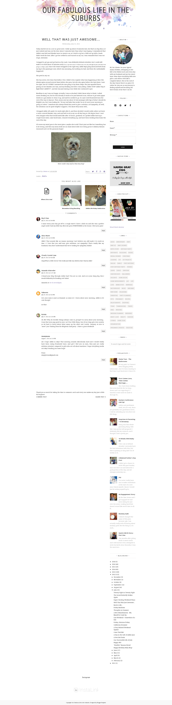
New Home (114, 292)
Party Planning (125, 295)
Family (119, 263)
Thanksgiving (121, 306)
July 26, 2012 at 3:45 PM (48, 295)
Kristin (43, 314)
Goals (119, 270)
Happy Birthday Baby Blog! (123, 648)
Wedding (119, 309)
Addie (44, 176)
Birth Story (115, 249)
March (116, 658)
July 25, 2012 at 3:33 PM (48, 238)
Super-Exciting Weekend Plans (124, 600)
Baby (128, 242)
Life (132, 281)
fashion (130, 317)
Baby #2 (113, 245)
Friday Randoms (119, 607)
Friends (129, 267)
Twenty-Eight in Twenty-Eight (124, 592)
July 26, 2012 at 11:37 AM (48, 273)
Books (131, 252)
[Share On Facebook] (96, 171)
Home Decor (123, 277)
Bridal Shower (116, 256)
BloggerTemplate (101, 702)
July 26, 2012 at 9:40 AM (48, 257)
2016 (113, 564)
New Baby (131, 288)
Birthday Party (126, 249)
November (117, 580)
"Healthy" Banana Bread (122, 645)
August (116, 587)
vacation (129, 327)
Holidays (114, 277)
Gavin (113, 270)
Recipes (127, 299)
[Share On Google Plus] (100, 171)
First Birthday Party (118, 267)
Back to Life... (118, 605)
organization (115, 324)
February (117, 660)
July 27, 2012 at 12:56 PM (48, 317)
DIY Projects (127, 259)
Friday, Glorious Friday (122, 622)
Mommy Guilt (124, 514)
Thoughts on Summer (121, 610)
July (115, 590)
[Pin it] (104, 171)
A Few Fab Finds (119, 637)
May (115, 653)
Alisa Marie (45, 236)
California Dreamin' (120, 625)
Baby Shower (122, 245)
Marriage (129, 284)
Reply (103, 230)
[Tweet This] (92, 171)
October (116, 582)
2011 (113, 663)
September (117, 585)
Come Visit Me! (119, 632)
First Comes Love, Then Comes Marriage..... (125, 380)
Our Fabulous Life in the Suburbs (86, 14)
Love (112, 284)
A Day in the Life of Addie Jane (124, 635)
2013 (113, 572)
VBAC (112, 309)
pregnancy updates (117, 327)
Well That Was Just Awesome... (124, 602)
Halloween (126, 274)
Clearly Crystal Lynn (48, 255)
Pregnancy (119, 299)
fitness (113, 320)
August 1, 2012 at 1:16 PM (48, 338)
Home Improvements (118, 281)
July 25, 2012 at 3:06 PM (48, 220)
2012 (113, 574)
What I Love (115, 317)
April (115, 655)
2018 (113, 562)
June (115, 650)
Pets (112, 299)
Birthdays (114, 252)
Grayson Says (115, 274)
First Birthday (129, 263)
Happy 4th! (117, 642)
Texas (112, 306)
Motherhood (115, 288)
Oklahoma (123, 292)
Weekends (128, 313)
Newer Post (42, 397)
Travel (130, 306)
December (117, 577)
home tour (121, 320)
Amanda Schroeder (48, 270)
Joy (128, 281)
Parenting (114, 295)
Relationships (115, 302)
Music (124, 288)
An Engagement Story (127, 494)
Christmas (126, 256)
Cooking (114, 259)
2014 (113, 569)
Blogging (123, 252)
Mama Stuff (120, 284)
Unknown (44, 292)
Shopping (125, 302)
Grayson (126, 270)
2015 (113, 567)
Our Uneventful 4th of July (123, 640)
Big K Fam (45, 218)
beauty (123, 317)
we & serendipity (56, 283)
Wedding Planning (117, 313)
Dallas (113, 263)
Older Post (100, 397)
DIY (120, 259)
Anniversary (120, 242)
